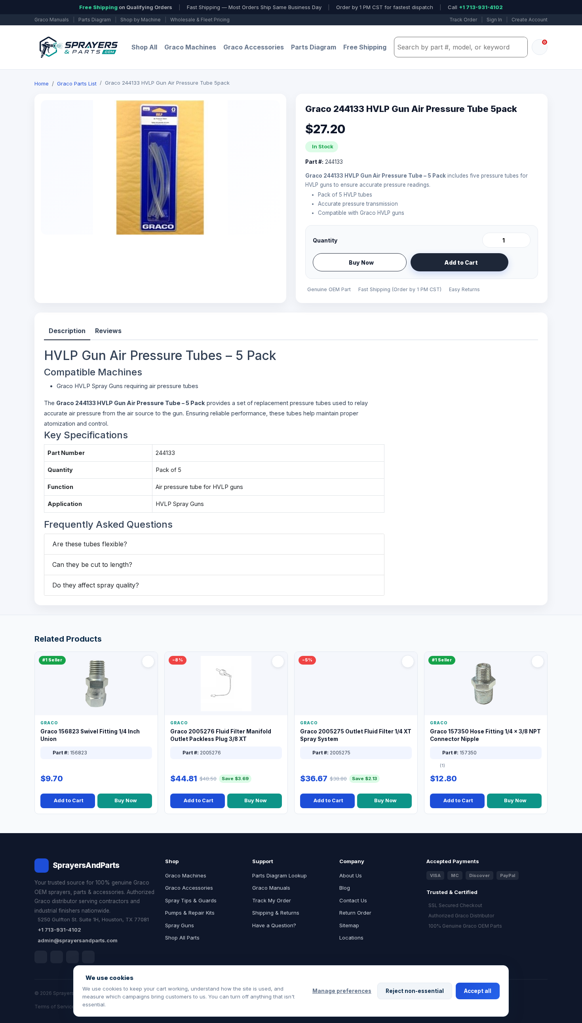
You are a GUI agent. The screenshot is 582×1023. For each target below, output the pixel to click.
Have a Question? (274, 925)
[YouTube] (88, 957)
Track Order (463, 20)
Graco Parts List (77, 83)
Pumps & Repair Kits (190, 912)
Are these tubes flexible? (89, 544)
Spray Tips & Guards (191, 900)
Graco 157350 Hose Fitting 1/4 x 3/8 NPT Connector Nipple (485, 735)
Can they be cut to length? (92, 564)
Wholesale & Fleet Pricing (200, 20)
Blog (344, 888)
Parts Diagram (94, 20)
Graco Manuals (51, 20)
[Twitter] (72, 957)
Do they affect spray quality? (95, 585)
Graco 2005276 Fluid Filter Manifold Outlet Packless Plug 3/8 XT (220, 735)
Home (41, 83)
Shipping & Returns (275, 912)
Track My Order (271, 900)
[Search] (519, 47)
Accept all (477, 991)
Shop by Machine (140, 20)
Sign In (494, 20)
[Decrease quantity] (490, 240)
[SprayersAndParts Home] (78, 47)
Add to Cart (461, 262)
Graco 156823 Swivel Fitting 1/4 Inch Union (90, 735)
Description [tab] (67, 331)
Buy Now (361, 262)
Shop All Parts (182, 937)
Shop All (144, 47)
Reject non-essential (415, 991)
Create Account (530, 20)
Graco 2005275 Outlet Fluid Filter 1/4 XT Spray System (355, 735)
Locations (351, 937)
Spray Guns (179, 925)
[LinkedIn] (56, 957)
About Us (350, 875)
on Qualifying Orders (125, 7)
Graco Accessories (253, 47)
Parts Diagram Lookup (279, 875)
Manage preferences (341, 991)
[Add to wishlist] (521, 262)
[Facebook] (40, 957)
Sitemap (349, 925)
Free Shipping (364, 47)
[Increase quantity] (523, 240)
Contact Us (353, 900)
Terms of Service (54, 1007)
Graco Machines (190, 47)
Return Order (355, 912)
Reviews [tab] (108, 331)
